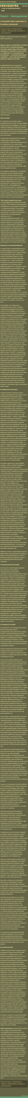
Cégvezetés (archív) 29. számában (16, 36)
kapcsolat (24, 6)
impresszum (24, 1095)
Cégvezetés (9, 5)
